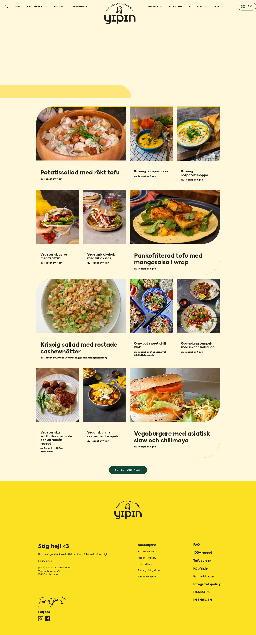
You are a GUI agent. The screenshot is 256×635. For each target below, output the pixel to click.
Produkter (34, 7)
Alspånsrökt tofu (147, 558)
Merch (218, 7)
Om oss (153, 7)
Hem (17, 7)
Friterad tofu (145, 564)
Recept (59, 7)
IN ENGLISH (202, 600)
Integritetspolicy (207, 584)
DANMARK (201, 592)
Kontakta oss (204, 576)
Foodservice (198, 7)
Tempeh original (147, 577)
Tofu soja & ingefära (149, 570)
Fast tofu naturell (147, 552)
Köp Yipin (175, 7)
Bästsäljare (147, 545)
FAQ (196, 545)
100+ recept (202, 552)
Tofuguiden (79, 7)
